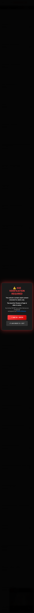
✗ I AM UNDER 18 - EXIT (17, 323)
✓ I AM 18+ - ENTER (17, 317)
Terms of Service (21, 311)
